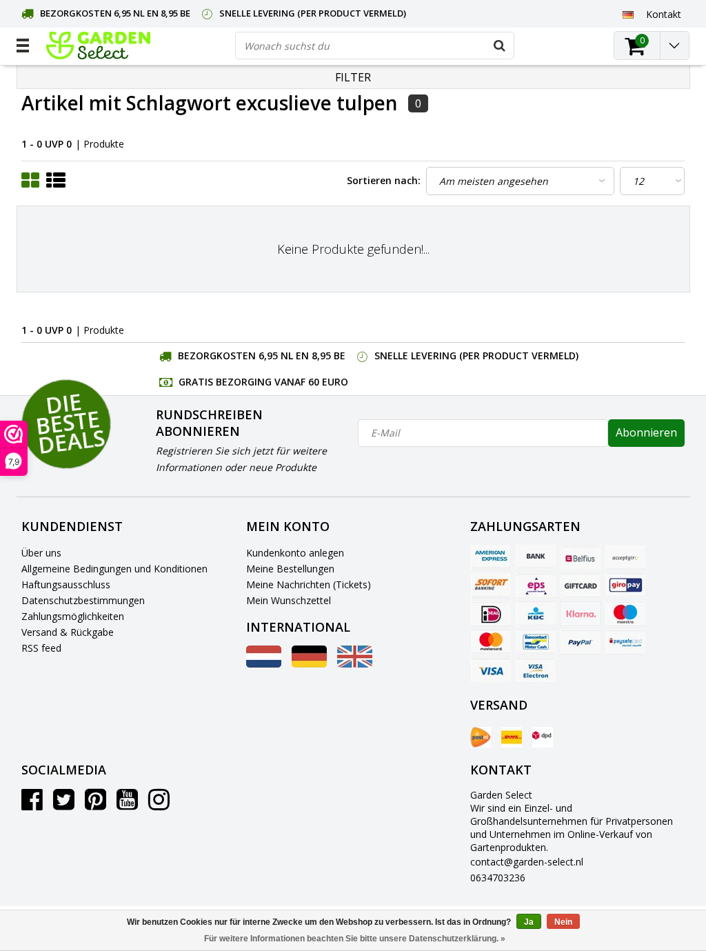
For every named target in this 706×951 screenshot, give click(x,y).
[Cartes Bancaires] (625, 557)
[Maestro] (625, 613)
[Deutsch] (628, 13)
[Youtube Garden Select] (127, 804)
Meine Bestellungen (290, 568)
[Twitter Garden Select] (63, 804)
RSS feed (41, 647)
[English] (354, 663)
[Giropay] (625, 585)
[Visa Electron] (535, 670)
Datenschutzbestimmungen (83, 600)
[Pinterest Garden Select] (95, 804)
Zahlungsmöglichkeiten (72, 616)
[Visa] (491, 670)
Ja (529, 922)
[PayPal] (580, 642)
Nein (563, 922)
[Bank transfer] (535, 557)
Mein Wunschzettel (288, 600)
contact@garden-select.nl (526, 861)
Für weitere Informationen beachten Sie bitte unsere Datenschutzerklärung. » (354, 938)
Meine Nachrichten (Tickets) (308, 584)
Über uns (41, 552)
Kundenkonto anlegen (295, 552)
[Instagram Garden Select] (159, 804)
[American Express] (491, 557)
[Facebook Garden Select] (32, 804)
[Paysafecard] (625, 642)
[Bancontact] (535, 642)
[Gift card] (580, 585)
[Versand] (480, 737)
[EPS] (535, 585)
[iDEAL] (491, 613)
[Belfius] (580, 557)
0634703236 (497, 877)
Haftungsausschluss (65, 584)
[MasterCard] (491, 642)
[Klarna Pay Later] (581, 613)
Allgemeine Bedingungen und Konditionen (114, 568)
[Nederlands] (263, 663)
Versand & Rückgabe (67, 632)
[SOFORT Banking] (491, 585)
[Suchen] (499, 45)
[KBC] (535, 613)
